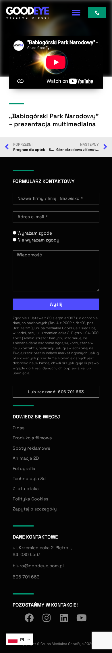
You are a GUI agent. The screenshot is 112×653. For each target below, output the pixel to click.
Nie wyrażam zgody (38, 240)
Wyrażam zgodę (35, 233)
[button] (76, 13)
